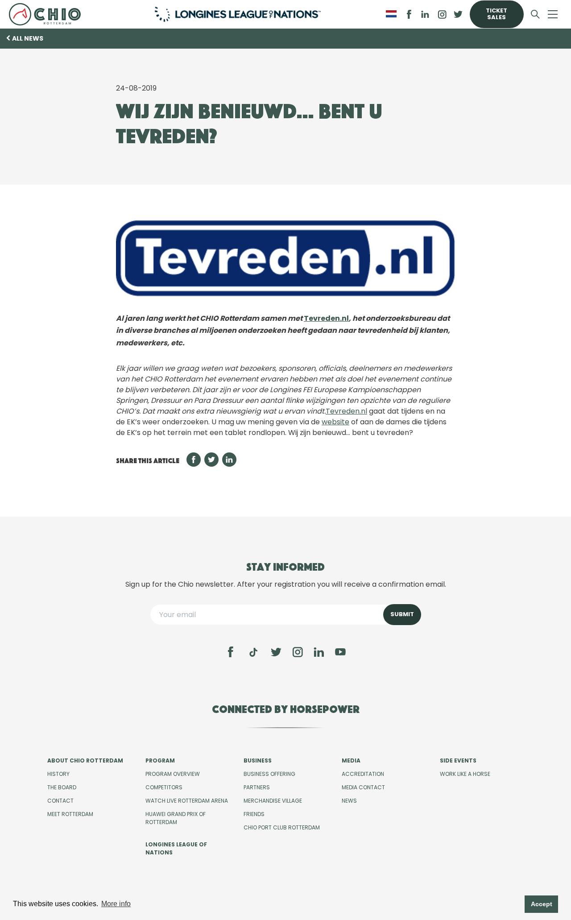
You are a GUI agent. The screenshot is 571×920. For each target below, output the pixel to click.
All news (27, 38)
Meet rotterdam (70, 814)
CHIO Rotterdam (48, 14)
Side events (458, 760)
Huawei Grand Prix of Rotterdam (175, 818)
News (349, 800)
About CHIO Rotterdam (85, 760)
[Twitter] (276, 651)
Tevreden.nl (326, 318)
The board (61, 787)
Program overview (172, 774)
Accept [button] (541, 904)
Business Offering (269, 774)
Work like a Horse (465, 774)
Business (258, 760)
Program (160, 760)
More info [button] (116, 904)
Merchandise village (273, 800)
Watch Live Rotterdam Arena (186, 800)
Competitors (163, 787)
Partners (257, 787)
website (335, 422)
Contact (60, 800)
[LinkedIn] (425, 14)
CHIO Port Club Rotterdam (282, 827)
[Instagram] (297, 651)
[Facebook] (230, 651)
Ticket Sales (496, 13)
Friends (254, 814)
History (58, 774)
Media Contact (363, 787)
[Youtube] (340, 651)
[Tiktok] (253, 652)
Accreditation (363, 774)
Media (351, 760)
